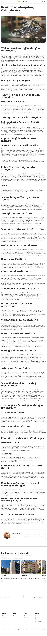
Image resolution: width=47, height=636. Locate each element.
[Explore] (2, 2)
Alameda (3, 575)
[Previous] (2, 581)
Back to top (6, 629)
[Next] (45, 581)
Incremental (42, 629)
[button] (45, 2)
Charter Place (25, 575)
